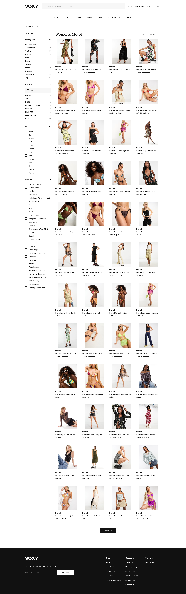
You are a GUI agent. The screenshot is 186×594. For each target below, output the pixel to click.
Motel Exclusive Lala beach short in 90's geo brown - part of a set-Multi (120, 394)
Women (56, 17)
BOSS (27, 102)
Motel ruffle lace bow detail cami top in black (66, 475)
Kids (100, 17)
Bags (89, 17)
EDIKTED (29, 112)
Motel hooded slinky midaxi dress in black (93, 272)
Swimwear (29, 74)
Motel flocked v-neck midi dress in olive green (93, 475)
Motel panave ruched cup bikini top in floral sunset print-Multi (66, 191)
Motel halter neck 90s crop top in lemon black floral (147, 191)
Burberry (29, 109)
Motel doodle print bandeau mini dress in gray (120, 475)
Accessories (30, 44)
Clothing (29, 51)
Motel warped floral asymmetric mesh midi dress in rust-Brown (147, 151)
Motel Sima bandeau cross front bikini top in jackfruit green (120, 353)
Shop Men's (110, 567)
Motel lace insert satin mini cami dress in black (93, 151)
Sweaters (29, 71)
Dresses (28, 54)
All (26, 27)
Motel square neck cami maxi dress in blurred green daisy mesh (66, 353)
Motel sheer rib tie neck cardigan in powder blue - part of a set (147, 475)
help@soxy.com (151, 562)
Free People (30, 115)
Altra (27, 99)
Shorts (28, 64)
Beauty (130, 17)
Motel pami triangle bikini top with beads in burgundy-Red (66, 110)
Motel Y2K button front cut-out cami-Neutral (120, 110)
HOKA (28, 119)
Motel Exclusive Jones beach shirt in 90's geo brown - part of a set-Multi (66, 272)
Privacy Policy (130, 580)
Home (108, 562)
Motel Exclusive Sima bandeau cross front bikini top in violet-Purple (147, 516)
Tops (27, 78)
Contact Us (129, 584)
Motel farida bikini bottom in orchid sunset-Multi (120, 313)
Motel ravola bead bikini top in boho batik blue (93, 191)
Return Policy (130, 571)
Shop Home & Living (113, 580)
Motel (31, 27)
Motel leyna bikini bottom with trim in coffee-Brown (120, 232)
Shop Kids (109, 576)
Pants (27, 61)
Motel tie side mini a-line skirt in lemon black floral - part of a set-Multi (93, 69)
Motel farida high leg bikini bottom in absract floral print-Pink (93, 110)
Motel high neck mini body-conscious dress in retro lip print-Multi (147, 69)
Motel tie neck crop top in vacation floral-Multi (93, 435)
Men (67, 17)
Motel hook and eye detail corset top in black (147, 232)
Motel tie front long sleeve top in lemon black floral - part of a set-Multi (120, 435)
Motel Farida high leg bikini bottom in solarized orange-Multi (147, 110)
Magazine (139, 6)
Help (159, 6)
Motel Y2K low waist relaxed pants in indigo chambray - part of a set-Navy (147, 353)
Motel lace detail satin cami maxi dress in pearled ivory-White (93, 516)
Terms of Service (131, 576)
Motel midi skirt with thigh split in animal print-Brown (66, 69)
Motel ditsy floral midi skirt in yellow (147, 272)
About (150, 6)
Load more (108, 531)
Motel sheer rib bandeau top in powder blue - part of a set (120, 516)
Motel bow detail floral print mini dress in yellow (66, 313)
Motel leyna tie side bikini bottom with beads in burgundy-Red (93, 232)
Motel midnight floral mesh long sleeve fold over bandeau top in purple (147, 394)
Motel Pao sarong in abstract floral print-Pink (120, 151)
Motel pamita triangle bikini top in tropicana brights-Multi (93, 394)
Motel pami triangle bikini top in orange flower (93, 313)
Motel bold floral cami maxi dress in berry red (147, 435)
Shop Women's (111, 571)
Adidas (28, 95)
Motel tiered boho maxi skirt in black (120, 69)
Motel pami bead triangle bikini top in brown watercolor (120, 191)
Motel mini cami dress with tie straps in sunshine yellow (66, 151)
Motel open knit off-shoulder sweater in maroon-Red (66, 435)
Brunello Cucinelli (32, 105)
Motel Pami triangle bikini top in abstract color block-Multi (66, 516)
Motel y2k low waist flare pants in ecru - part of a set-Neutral (120, 272)
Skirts (27, 68)
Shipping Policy (131, 567)
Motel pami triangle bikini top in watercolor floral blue (66, 394)
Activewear (30, 48)
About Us (129, 562)
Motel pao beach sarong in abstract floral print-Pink (147, 313)
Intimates (29, 58)
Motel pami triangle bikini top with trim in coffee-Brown (93, 353)
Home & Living (114, 17)
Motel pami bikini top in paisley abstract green (66, 232)
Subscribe (65, 572)
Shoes (78, 17)
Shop (129, 6)
